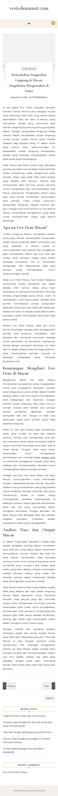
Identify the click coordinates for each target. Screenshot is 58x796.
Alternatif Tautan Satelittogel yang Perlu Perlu (27, 732)
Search (49, 698)
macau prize (48, 457)
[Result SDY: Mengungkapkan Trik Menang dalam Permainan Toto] (9, 686)
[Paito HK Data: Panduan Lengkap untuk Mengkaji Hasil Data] (49, 686)
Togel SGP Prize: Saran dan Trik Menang (24, 716)
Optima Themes (37, 790)
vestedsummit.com (29, 8)
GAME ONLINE (29, 69)
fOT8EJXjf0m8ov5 (39, 97)
